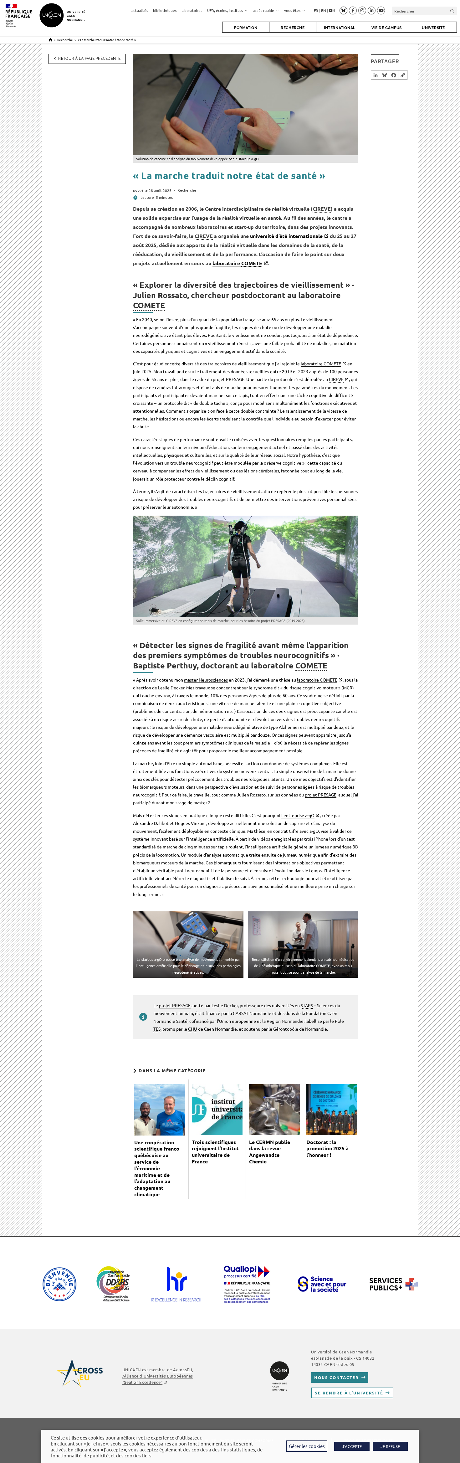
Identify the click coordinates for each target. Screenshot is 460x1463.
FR (316, 10)
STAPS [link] (307, 1005)
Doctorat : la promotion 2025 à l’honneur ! (327, 1148)
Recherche (186, 190)
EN (323, 10)
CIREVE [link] (322, 208)
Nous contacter (336, 1377)
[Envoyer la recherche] (452, 11)
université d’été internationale (286, 236)
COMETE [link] (251, 263)
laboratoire (237, 263)
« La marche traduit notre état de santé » (107, 39)
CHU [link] (192, 1029)
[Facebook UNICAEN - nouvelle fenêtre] (353, 11)
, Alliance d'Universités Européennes (157, 1376)
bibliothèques (164, 10)
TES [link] (157, 1029)
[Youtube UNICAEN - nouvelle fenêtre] (381, 11)
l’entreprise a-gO (297, 815)
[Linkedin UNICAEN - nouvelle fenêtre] (372, 11)
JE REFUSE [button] (390, 1446)
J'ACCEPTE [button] (352, 1446)
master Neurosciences (206, 680)
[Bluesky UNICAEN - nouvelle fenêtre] (343, 10)
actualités (139, 10)
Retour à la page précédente (89, 58)
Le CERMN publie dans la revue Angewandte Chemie (269, 1152)
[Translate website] (332, 10)
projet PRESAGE (228, 379)
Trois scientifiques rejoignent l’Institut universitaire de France (215, 1152)
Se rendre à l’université (349, 1392)
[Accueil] (50, 39)
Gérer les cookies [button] (307, 1446)
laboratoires (191, 10)
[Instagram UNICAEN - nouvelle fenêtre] (362, 11)
